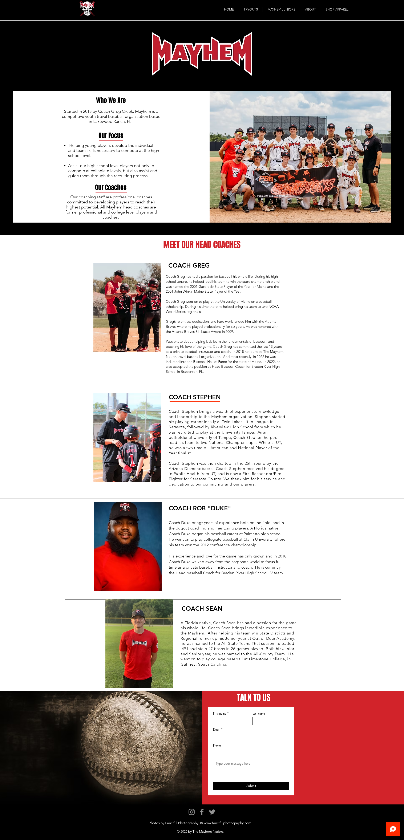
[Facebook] (202, 812)
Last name (258, 713)
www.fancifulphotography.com (227, 823)
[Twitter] (212, 812)
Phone (217, 745)
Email (218, 729)
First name (221, 713)
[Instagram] (191, 812)
